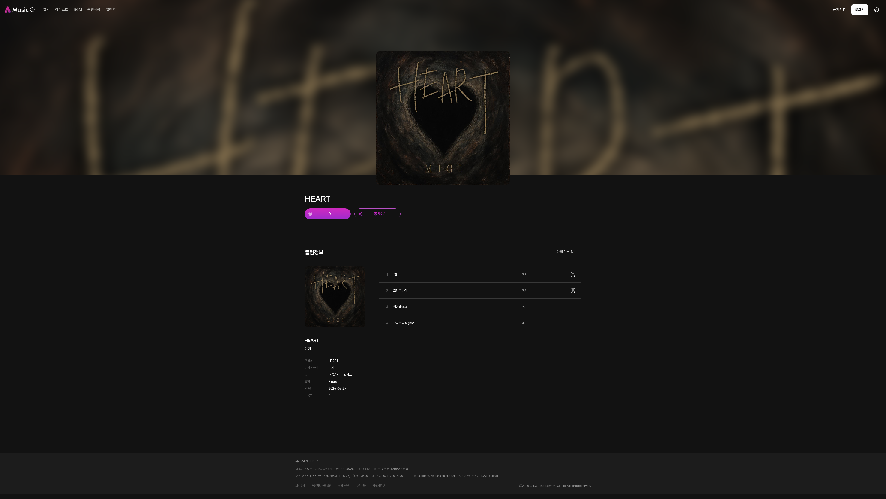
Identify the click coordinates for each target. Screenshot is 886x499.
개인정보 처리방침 (321, 485)
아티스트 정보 (567, 252)
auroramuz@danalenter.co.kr (436, 476)
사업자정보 (379, 485)
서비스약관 (344, 485)
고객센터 (361, 485)
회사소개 (300, 485)
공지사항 (839, 9)
